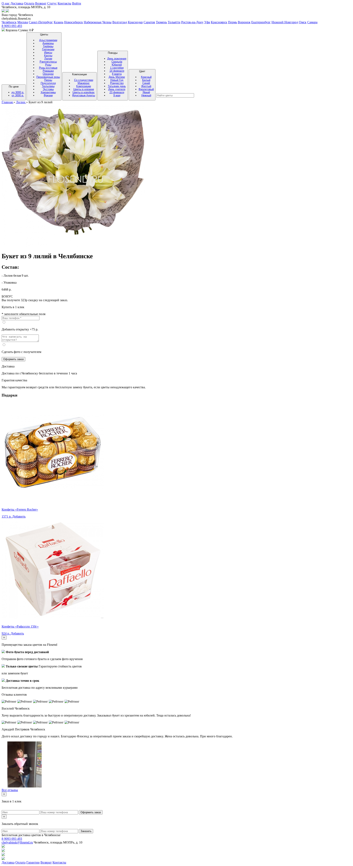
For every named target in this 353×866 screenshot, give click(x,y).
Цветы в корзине (83, 89)
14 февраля (116, 70)
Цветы (48, 65)
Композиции (83, 85)
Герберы (48, 46)
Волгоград (119, 22)
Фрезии (48, 95)
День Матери (117, 77)
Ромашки (48, 70)
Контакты (64, 3)
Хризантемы (48, 92)
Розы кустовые (48, 67)
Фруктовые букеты (83, 95)
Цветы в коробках (84, 92)
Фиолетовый (146, 89)
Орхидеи (48, 73)
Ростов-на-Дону (192, 22)
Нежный (146, 95)
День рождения (116, 58)
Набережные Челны (98, 22)
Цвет (146, 83)
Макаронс (84, 83)
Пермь (232, 22)
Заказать (86, 831)
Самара (312, 22)
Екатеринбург (261, 22)
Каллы (48, 55)
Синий (146, 83)
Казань (58, 22)
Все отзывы (10, 790)
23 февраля (116, 92)
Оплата (29, 3)
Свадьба (117, 61)
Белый (146, 80)
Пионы (48, 80)
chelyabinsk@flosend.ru (17, 842)
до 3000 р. (17, 92)
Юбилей (117, 64)
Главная (7, 102)
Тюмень (161, 22)
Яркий (146, 92)
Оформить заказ (13, 359)
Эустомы (48, 89)
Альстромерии (48, 40)
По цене (16, 91)
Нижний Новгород (284, 22)
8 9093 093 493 (12, 26)
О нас (6, 3)
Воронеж (244, 22)
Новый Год (116, 80)
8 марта (117, 73)
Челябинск (9, 22)
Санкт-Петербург (41, 22)
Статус (52, 3)
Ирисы (48, 52)
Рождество (117, 83)
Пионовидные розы (48, 77)
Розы (48, 64)
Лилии (48, 58)
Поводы (116, 74)
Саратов (149, 22)
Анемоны (48, 43)
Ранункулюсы (48, 61)
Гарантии (33, 862)
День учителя (116, 89)
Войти (76, 3)
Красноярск (219, 22)
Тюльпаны (48, 86)
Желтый (146, 86)
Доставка (16, 3)
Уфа (207, 22)
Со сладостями (83, 80)
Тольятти (174, 22)
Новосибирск (73, 22)
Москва (22, 22)
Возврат (40, 3)
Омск (302, 22)
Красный (146, 77)
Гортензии (48, 49)
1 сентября (117, 67)
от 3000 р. (18, 95)
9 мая (116, 95)
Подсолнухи (48, 83)
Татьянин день (117, 86)
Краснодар (135, 22)
